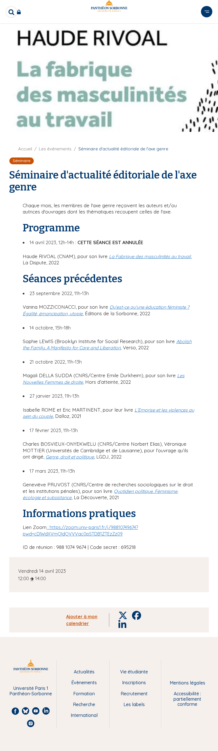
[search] (11, 12)
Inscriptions (134, 682)
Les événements (55, 149)
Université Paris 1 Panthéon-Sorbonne (30, 691)
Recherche (84, 704)
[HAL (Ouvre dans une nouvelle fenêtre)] (206, 52)
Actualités (84, 671)
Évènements (84, 682)
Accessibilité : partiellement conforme (187, 699)
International (84, 715)
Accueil (25, 149)
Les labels (134, 704)
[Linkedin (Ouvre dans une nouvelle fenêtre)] (206, 29)
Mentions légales (187, 682)
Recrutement (134, 693)
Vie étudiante (134, 671)
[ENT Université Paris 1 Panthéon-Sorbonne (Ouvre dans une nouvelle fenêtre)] (20, 12)
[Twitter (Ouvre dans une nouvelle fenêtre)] (206, 41)
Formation (84, 693)
